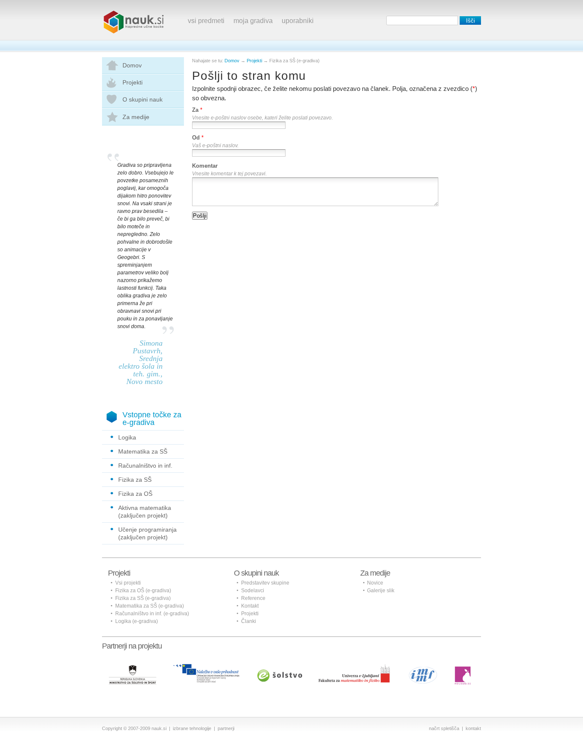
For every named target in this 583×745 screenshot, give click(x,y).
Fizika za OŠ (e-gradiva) (143, 591)
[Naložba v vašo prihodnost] (206, 667)
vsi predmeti (206, 20)
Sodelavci (252, 591)
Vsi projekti (128, 583)
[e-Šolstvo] (280, 667)
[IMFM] (424, 667)
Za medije (135, 116)
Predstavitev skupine (265, 583)
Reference (253, 598)
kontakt (473, 728)
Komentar (205, 166)
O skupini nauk (142, 99)
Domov (132, 65)
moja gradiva (253, 20)
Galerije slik (380, 591)
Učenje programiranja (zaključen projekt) (147, 533)
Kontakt (250, 606)
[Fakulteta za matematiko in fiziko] (354, 667)
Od (196, 138)
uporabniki (298, 20)
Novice (375, 583)
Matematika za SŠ (142, 451)
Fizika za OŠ (135, 493)
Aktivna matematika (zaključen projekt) (144, 511)
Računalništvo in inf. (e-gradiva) (152, 614)
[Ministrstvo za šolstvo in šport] (132, 667)
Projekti (132, 82)
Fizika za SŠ (135, 479)
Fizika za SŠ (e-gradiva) (143, 598)
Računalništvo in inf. (145, 465)
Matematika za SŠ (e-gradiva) (149, 606)
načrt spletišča (444, 728)
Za (195, 110)
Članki (248, 621)
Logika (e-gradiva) (136, 621)
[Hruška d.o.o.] (463, 667)
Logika (127, 437)
